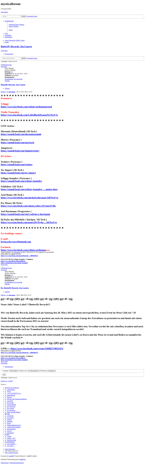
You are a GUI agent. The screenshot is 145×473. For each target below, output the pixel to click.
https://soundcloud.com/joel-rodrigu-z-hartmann (25, 214)
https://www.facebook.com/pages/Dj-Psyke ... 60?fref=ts (29, 222)
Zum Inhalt (4, 12)
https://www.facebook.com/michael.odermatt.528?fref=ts (29, 197)
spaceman (4, 66)
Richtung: (44, 371)
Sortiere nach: (23, 371)
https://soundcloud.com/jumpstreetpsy (20, 150)
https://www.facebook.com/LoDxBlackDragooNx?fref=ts (29, 115)
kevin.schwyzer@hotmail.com (16, 241)
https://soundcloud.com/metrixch (17, 142)
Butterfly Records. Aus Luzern (16, 46)
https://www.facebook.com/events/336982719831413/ (37, 348)
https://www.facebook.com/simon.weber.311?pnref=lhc (28, 206)
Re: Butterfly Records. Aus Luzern (15, 288)
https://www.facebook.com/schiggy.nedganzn (23, 250)
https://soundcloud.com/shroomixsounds (21, 134)
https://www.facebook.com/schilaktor (13, 261)
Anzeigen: (5, 371)
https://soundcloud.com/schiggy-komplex (21, 181)
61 (12, 72)
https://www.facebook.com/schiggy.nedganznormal (26, 106)
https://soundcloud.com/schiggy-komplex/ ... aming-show (29, 189)
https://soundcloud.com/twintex (16, 164)
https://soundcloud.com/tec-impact (18, 172)
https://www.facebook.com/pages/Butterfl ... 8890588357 (19, 256)
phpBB (11, 456)
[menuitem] (16, 24)
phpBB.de (22, 459)
